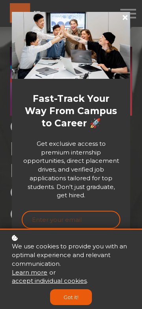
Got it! (71, 297)
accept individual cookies (49, 280)
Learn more (29, 272)
